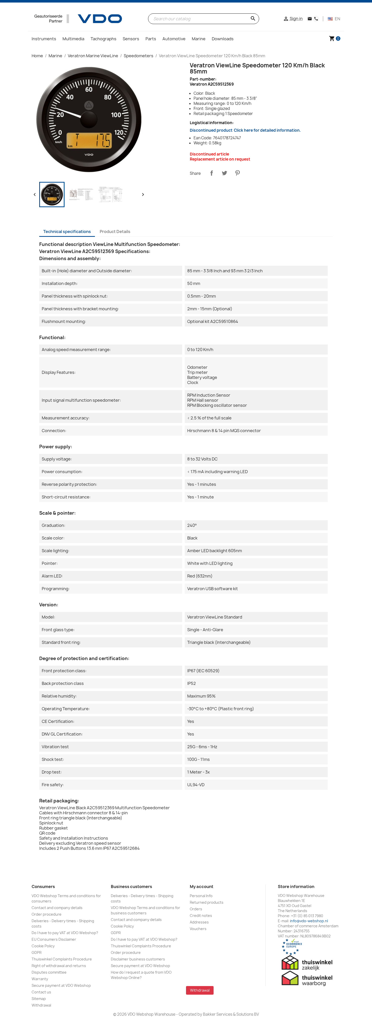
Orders (196, 909)
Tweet (224, 173)
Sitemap (39, 998)
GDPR (37, 952)
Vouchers (198, 928)
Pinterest (237, 173)
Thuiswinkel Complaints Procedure (62, 959)
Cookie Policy (43, 945)
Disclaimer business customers (138, 959)
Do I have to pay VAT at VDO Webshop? (65, 932)
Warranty (40, 978)
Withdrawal (41, 1005)
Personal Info (201, 895)
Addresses (199, 922)
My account (201, 886)
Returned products (206, 902)
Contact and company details (57, 907)
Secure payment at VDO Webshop (61, 985)
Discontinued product (245, 130)
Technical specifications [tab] (67, 231)
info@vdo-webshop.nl (309, 920)
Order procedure (46, 914)
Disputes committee (49, 972)
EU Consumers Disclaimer (54, 939)
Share (211, 173)
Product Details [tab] (115, 231)
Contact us (41, 992)
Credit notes (201, 915)
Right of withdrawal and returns (59, 965)
